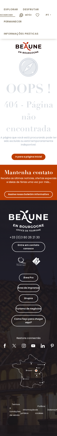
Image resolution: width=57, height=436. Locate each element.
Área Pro (28, 277)
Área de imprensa (28, 287)
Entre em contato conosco (28, 246)
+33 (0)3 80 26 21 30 (25, 237)
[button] (48, 15)
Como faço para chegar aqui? (28, 320)
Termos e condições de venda (15, 409)
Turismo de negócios (28, 308)
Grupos (28, 298)
